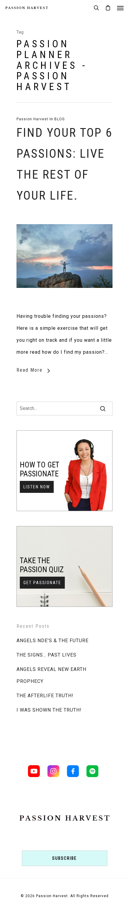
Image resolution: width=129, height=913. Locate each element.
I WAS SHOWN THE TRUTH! (49, 710)
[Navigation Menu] (120, 8)
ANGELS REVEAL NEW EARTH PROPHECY (51, 675)
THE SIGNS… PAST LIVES (46, 655)
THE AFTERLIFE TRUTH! (45, 695)
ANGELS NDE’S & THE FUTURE (52, 640)
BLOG (59, 119)
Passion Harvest (32, 119)
